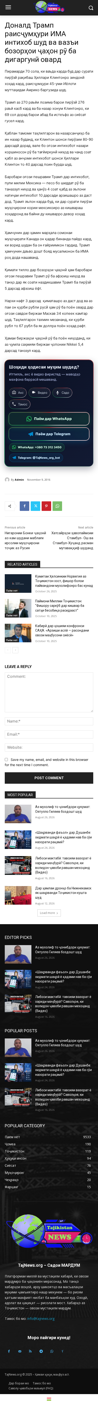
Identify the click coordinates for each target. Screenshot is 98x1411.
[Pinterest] (46, 506)
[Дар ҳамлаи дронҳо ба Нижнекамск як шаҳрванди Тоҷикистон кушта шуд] (18, 895)
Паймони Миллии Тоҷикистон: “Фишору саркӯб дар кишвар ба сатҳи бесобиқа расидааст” (59, 605)
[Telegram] (41, 1351)
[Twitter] (35, 506)
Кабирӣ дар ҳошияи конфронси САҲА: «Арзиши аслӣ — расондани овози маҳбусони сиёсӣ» (62, 630)
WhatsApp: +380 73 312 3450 (40, 447)
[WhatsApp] (57, 506)
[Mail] (19, 1351)
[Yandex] (62, 1351)
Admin (19, 479)
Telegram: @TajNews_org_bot (39, 457)
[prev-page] (8, 650)
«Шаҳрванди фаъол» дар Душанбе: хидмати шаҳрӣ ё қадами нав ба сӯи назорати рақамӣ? (63, 837)
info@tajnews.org (40, 1318)
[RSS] (30, 1351)
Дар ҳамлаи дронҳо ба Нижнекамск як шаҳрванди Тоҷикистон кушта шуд (63, 892)
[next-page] (15, 650)
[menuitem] (49, 1399)
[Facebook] (24, 506)
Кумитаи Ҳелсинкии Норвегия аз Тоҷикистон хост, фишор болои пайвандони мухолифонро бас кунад (64, 581)
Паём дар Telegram (52, 434)
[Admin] (8, 479)
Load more (47, 913)
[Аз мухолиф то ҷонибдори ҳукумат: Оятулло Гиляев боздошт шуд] (18, 814)
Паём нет (12, 590)
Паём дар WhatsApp (53, 418)
